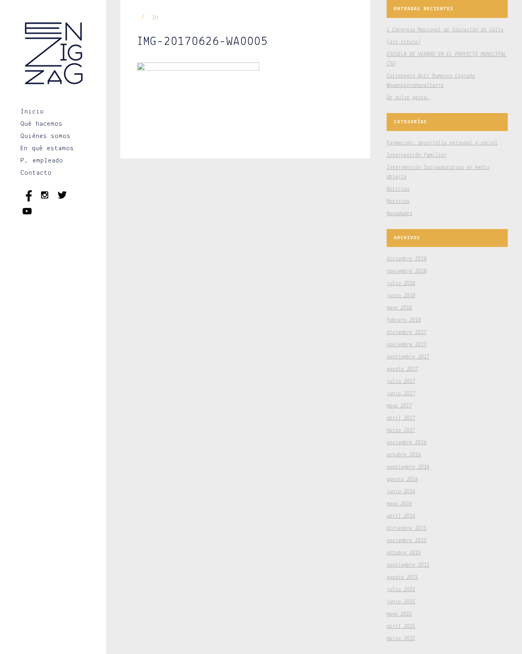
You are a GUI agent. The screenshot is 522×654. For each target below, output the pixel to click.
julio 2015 (401, 590)
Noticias (398, 189)
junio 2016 (401, 492)
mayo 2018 (399, 308)
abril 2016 (401, 516)
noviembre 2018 (407, 271)
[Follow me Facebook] (29, 200)
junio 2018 (401, 296)
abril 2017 (401, 418)
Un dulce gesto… (408, 98)
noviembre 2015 (407, 541)
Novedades (399, 214)
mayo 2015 (399, 614)
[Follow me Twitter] (62, 200)
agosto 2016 (402, 479)
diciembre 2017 (407, 332)
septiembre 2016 (408, 467)
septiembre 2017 (408, 357)
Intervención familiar (417, 155)
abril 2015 (401, 626)
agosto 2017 (402, 369)
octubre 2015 (404, 553)
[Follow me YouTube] (27, 216)
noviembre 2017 (407, 345)
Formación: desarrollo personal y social (442, 143)
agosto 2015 (402, 577)
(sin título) (404, 42)
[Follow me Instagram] (46, 200)
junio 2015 (401, 602)
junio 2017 (401, 394)
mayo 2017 (399, 406)
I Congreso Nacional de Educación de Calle (445, 30)
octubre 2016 (404, 455)
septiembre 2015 (408, 565)
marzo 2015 (401, 639)
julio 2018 (401, 283)
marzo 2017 (401, 430)
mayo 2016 (399, 504)
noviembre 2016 (407, 443)
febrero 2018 (404, 320)
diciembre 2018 (407, 259)
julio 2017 (401, 381)
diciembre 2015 (407, 528)
